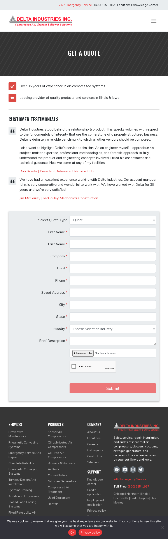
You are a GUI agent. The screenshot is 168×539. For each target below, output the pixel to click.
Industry (60, 329)
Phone (61, 280)
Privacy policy (96, 510)
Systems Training (20, 490)
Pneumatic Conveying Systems (23, 445)
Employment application (95, 502)
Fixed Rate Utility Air (22, 512)
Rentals (53, 503)
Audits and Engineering (24, 496)
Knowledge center (95, 482)
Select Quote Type (52, 220)
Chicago (119, 493)
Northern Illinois (137, 493)
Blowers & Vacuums (61, 463)
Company (59, 256)
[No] (162, 527)
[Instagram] (133, 469)
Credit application (94, 492)
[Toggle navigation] (153, 21)
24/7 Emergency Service (75, 5)
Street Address (54, 292)
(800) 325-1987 (104, 5)
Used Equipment (59, 497)
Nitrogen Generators (62, 481)
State (61, 317)
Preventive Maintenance (17, 434)
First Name (57, 232)
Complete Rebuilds (21, 463)
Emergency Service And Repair (25, 455)
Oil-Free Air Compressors (57, 455)
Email (62, 268)
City (63, 304)
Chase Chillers (57, 475)
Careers (92, 444)
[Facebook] (117, 469)
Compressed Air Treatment (59, 489)
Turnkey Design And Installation (22, 482)
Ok (72, 532)
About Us (93, 432)
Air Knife (54, 469)
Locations (124, 5)
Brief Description (53, 341)
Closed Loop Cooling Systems (22, 504)
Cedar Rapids (139, 498)
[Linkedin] (125, 469)
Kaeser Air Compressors (57, 434)
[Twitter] (141, 469)
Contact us (94, 456)
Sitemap (93, 462)
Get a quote (95, 450)
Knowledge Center (145, 5)
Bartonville (121, 498)
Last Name (57, 244)
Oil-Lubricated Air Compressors (60, 445)
